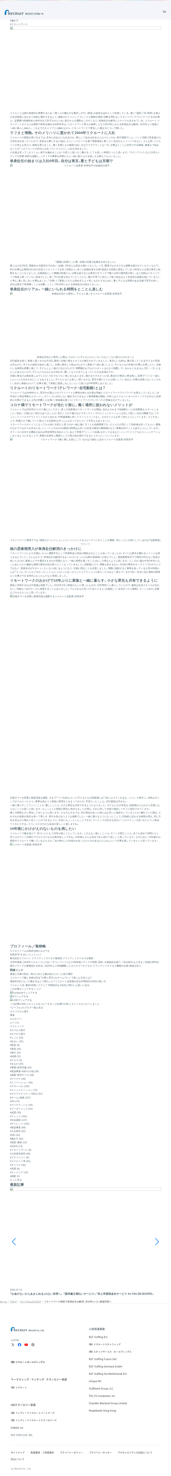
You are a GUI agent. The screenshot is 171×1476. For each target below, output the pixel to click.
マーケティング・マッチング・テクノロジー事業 (39, 1379)
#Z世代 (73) (16, 1146)
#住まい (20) (16, 1041)
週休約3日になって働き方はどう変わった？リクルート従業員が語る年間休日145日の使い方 (58, 981)
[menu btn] (164, 11)
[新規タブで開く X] (13, 1345)
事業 (12, 1015)
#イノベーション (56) (21, 1082)
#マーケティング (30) (21, 1105)
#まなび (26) (16, 1063)
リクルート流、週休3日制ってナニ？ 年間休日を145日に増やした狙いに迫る (49, 985)
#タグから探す (17, 1033)
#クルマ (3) (16, 1060)
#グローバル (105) (19, 1086)
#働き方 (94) (16, 1138)
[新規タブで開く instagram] (33, 1345)
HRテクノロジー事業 (23, 1405)
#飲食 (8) (15, 1045)
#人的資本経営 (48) (20, 1153)
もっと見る (16, 1179)
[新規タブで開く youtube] (26, 1345)
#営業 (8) (15, 1168)
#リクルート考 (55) (20, 1161)
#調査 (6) (15, 1176)
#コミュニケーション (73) (23, 1090)
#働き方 (14, 20)
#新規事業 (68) (18, 1127)
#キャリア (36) (18, 1165)
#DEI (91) (15, 1135)
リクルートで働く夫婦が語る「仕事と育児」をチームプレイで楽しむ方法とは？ (51, 977)
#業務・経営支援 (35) (21, 1067)
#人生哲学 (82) (18, 1131)
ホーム (3, 1301)
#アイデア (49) (18, 1078)
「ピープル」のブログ (30, 1301)
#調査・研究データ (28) (22, 1075)
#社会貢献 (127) (18, 1120)
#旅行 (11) (15, 1052)
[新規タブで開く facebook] (20, 1345)
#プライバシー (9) (19, 1157)
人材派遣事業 (97, 1329)
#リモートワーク (19, 24)
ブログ (13, 1301)
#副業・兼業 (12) (18, 1142)
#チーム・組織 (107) (20, 1097)
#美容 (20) (15, 1049)
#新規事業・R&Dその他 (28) (24, 1071)
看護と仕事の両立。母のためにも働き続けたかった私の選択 (41, 974)
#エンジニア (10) (19, 1172)
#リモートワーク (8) (20, 1150)
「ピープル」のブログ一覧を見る (26, 1007)
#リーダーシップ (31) (21, 1108)
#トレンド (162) (18, 1116)
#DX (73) (15, 1101)
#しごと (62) (16, 1037)
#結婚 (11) (15, 1056)
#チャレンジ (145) (19, 1123)
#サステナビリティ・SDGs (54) (26, 1093)
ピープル (14, 1022)
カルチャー (16, 1018)
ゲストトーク (17, 1026)
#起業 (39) (15, 1112)
